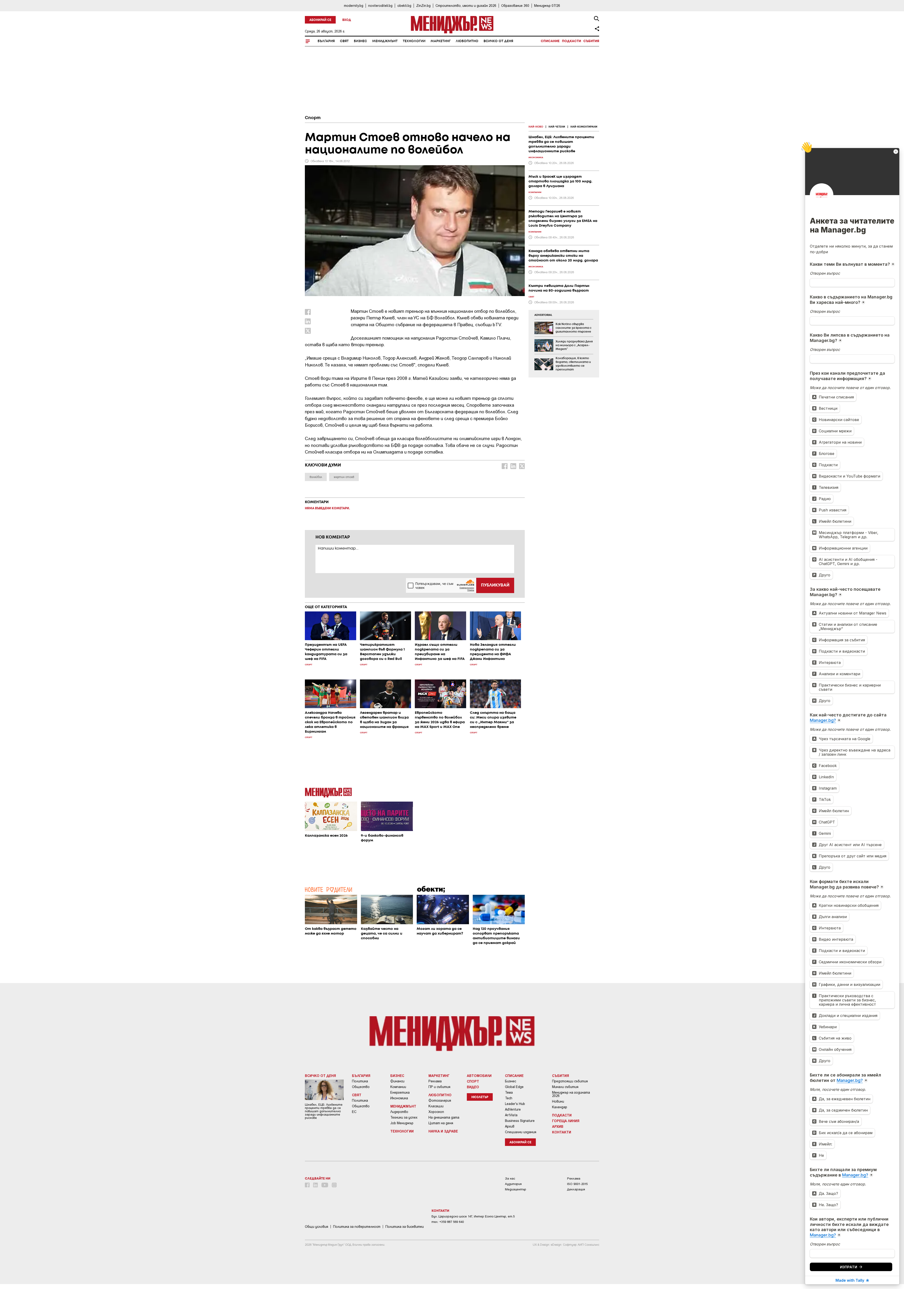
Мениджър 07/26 (547, 6)
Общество (361, 1086)
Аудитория (513, 1183)
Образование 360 (515, 6)
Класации (436, 1106)
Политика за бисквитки (404, 1226)
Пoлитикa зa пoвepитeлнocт (356, 1226)
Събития (591, 41)
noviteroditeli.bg (380, 6)
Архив (509, 1126)
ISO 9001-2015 (577, 1183)
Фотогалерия (439, 1100)
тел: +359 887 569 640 (448, 1221)
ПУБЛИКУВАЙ (495, 585)
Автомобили (479, 1075)
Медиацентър (515, 1189)
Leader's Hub (515, 1103)
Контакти (561, 1132)
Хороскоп (436, 1111)
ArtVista (511, 1115)
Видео (473, 1086)
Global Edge (514, 1086)
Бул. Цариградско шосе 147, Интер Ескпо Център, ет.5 (473, 1216)
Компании (398, 1086)
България (326, 41)
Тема (509, 1092)
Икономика (399, 1098)
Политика (360, 1081)
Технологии (414, 41)
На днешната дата (443, 1117)
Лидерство (399, 1111)
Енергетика (400, 1092)
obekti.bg (404, 6)
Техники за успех (403, 1117)
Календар (559, 1107)
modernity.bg (353, 6)
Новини (558, 1101)
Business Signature (520, 1120)
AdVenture (513, 1109)
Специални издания (520, 1132)
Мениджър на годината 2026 (571, 1094)
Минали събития (565, 1086)
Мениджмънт (385, 41)
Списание (550, 41)
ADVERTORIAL (543, 315)
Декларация (576, 1189)
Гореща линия (565, 1120)
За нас (510, 1178)
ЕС (354, 1111)
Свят (344, 41)
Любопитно (467, 41)
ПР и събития (439, 1086)
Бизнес (360, 41)
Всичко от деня (498, 41)
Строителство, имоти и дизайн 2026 (466, 6)
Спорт (313, 118)
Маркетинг (441, 41)
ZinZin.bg (423, 6)
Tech (508, 1098)
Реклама (435, 1081)
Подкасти (571, 41)
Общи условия (316, 1226)
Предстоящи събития (570, 1081)
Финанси (397, 1081)
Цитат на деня (440, 1123)
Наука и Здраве (443, 1131)
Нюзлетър (479, 1097)
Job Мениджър (401, 1123)
